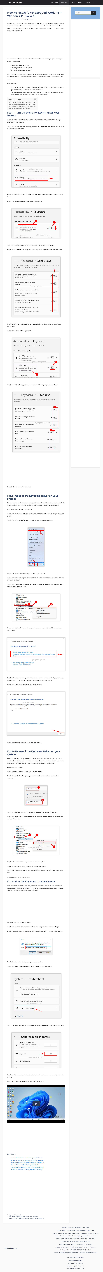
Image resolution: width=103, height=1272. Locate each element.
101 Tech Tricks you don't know (75, 1257)
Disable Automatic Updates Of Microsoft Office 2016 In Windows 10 (26, 1218)
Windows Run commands (75, 1260)
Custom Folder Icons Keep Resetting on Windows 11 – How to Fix (75, 1230)
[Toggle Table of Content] (34, 99)
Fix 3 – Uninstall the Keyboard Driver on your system (22, 106)
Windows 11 (64, 2)
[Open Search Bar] (93, 2)
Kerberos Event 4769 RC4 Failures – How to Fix (75, 1227)
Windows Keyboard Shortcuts (75, 1266)
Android (73, 2)
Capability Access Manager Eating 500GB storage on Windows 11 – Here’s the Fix (75, 1233)
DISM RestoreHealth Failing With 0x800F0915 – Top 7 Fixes (75, 1244)
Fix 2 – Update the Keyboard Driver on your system (22, 104)
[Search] (93, 13)
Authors (87, 2)
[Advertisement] (36, 45)
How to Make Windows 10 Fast (75, 1268)
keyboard (11, 1215)
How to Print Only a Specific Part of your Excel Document (23, 1216)
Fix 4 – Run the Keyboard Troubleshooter (19, 108)
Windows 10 (54, 2)
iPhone (80, 2)
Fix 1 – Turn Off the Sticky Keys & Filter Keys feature (22, 102)
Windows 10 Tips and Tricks (75, 1263)
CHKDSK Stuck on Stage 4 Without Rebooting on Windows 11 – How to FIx (75, 1247)
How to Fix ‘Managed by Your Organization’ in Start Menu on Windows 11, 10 (75, 1252)
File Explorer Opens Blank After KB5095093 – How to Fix (75, 1250)
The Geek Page (14, 2)
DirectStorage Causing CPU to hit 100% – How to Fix (75, 1241)
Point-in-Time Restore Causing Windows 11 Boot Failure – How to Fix (75, 1238)
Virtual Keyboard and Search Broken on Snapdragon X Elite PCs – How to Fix (75, 1236)
